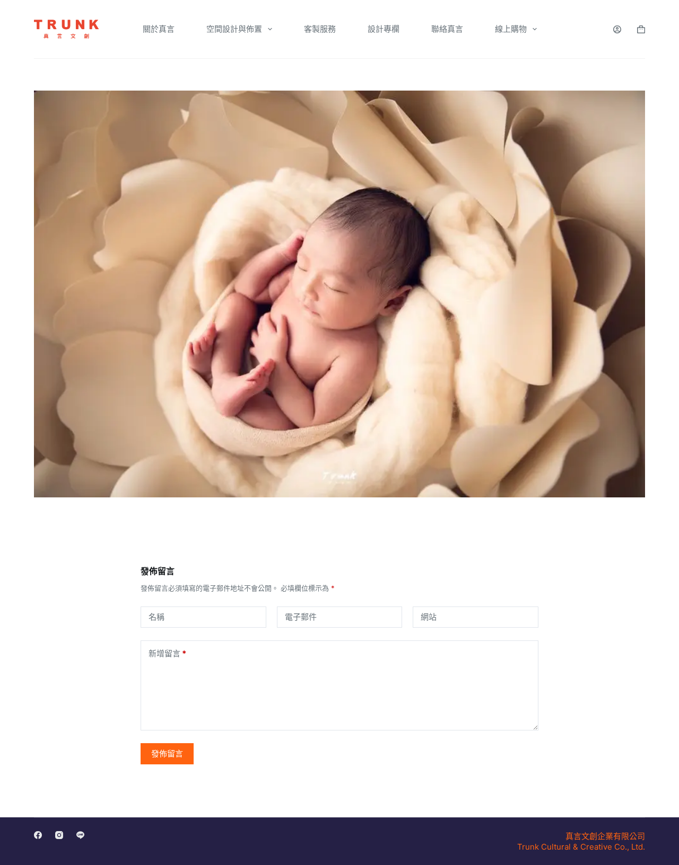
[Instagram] (59, 835)
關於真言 (159, 29)
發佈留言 (167, 753)
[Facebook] (38, 835)
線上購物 (511, 29)
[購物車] (641, 29)
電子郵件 (301, 617)
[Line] (80, 835)
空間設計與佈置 (234, 29)
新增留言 (167, 653)
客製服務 (320, 29)
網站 (429, 617)
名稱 (156, 617)
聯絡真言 (447, 29)
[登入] (617, 29)
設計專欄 (383, 29)
